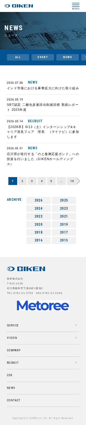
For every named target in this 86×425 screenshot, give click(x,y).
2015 (64, 240)
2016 (39, 240)
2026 (39, 200)
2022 (39, 216)
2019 (64, 224)
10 (72, 181)
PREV (78, 179)
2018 (39, 232)
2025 (64, 200)
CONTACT (14, 400)
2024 (39, 208)
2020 (39, 224)
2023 (64, 208)
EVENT (43, 57)
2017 (64, 232)
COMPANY (14, 350)
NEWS (67, 57)
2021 (64, 216)
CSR (9, 375)
